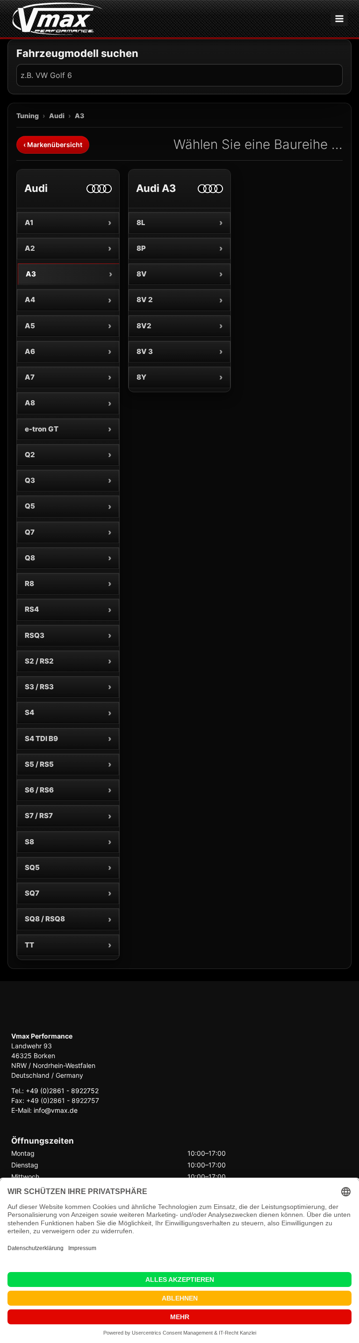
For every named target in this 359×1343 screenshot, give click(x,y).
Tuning (27, 116)
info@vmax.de (56, 1110)
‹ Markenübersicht (52, 144)
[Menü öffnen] (339, 18)
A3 (79, 116)
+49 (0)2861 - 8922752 (62, 1091)
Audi (57, 116)
